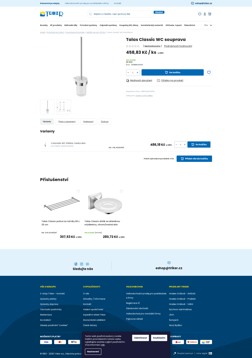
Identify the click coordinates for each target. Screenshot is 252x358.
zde (103, 344)
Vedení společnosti (93, 309)
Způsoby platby (48, 298)
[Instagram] (81, 264)
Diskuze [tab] (104, 121)
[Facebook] (75, 264)
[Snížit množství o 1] (128, 72)
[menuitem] (44, 25)
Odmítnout (140, 337)
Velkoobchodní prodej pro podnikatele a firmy (87, 3)
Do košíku (174, 72)
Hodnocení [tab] (88, 121)
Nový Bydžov (175, 325)
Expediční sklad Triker (94, 314)
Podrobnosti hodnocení (178, 46)
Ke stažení (45, 320)
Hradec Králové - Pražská (182, 298)
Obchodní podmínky (51, 309)
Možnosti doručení (141, 80)
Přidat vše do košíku (196, 158)
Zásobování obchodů (137, 308)
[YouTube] (87, 264)
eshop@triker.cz (203, 3)
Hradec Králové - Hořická (182, 293)
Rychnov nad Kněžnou (180, 309)
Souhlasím (159, 337)
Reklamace (46, 314)
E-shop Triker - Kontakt (52, 293)
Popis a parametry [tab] (67, 121)
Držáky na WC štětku (144, 95)
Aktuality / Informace (94, 298)
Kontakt (117, 3)
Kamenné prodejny (50, 3)
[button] (185, 144)
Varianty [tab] (47, 121)
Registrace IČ (133, 303)
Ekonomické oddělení (94, 320)
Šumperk (173, 320)
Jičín (171, 314)
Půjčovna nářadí (134, 318)
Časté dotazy (90, 325)
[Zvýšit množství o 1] (137, 72)
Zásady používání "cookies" (54, 325)
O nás (86, 293)
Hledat (159, 12)
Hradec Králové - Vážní (181, 304)
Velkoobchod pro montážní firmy (143, 313)
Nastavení (93, 351)
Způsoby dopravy (49, 304)
